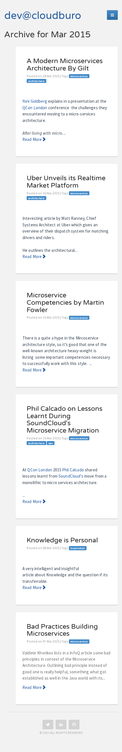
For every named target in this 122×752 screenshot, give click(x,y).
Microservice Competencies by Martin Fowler (65, 302)
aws (50, 442)
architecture (36, 80)
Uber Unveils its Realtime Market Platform (66, 182)
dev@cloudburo (42, 16)
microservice (79, 76)
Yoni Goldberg (34, 101)
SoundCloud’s (70, 476)
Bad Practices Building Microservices (62, 630)
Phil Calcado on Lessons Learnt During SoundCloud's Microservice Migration (64, 420)
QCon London (34, 107)
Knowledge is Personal (62, 540)
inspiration (77, 548)
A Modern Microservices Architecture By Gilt (65, 64)
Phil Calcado (73, 469)
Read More (32, 139)
